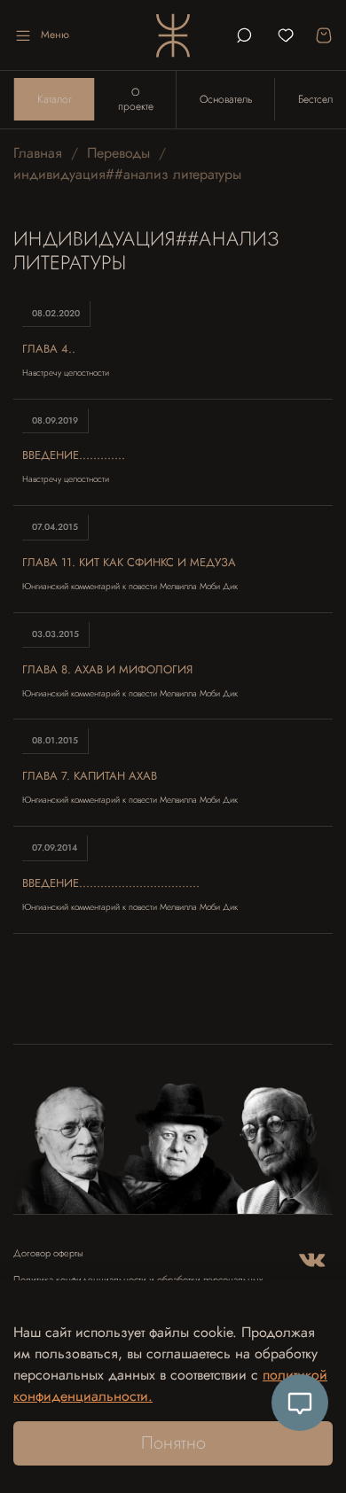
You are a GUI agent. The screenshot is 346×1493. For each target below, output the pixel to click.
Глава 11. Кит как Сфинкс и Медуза (129, 562)
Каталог (54, 99)
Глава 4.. (48, 348)
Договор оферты (48, 1253)
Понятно (173, 1443)
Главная (37, 153)
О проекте (135, 99)
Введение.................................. (111, 883)
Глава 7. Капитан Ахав (89, 775)
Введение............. (73, 455)
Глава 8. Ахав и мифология (107, 669)
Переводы (118, 153)
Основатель (226, 99)
